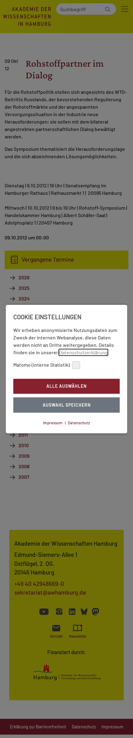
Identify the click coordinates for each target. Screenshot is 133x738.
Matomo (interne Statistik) (41, 365)
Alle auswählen (66, 386)
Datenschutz (79, 422)
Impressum (52, 422)
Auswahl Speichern (67, 405)
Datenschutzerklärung (83, 352)
